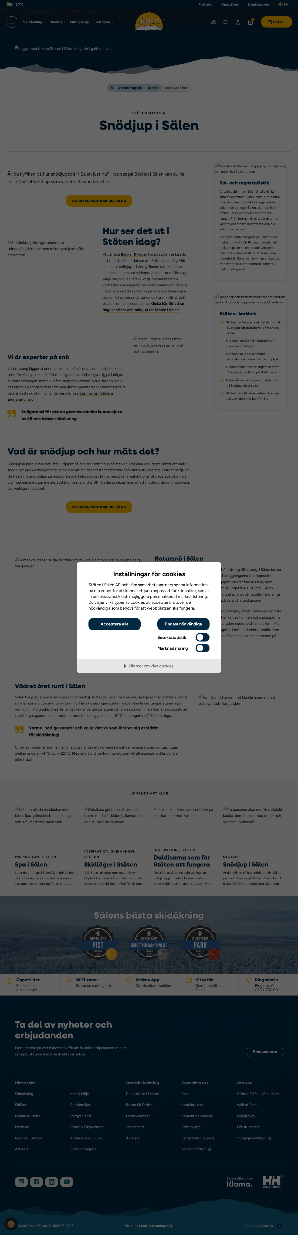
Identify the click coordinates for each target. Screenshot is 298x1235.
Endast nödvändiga (183, 623)
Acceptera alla (115, 623)
